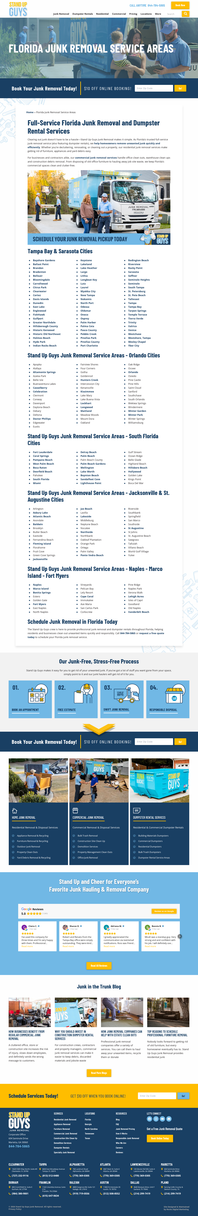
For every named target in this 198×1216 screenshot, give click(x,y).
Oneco (84, 314)
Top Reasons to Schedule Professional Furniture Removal (167, 1033)
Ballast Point (41, 264)
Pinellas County (90, 341)
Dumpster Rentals (82, 13)
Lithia (84, 275)
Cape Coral (87, 596)
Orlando (133, 372)
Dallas (135, 1182)
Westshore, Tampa (139, 337)
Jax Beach (86, 508)
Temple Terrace (137, 314)
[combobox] (173, 14)
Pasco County (89, 330)
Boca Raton (40, 467)
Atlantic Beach (42, 516)
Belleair (38, 275)
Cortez (37, 295)
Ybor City (133, 345)
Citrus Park (39, 287)
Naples (37, 584)
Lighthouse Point (91, 483)
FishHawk (39, 314)
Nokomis (86, 299)
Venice (132, 330)
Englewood (39, 310)
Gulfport (38, 318)
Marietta (167, 1164)
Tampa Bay (135, 306)
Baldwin (38, 524)
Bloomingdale (41, 279)
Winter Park (135, 414)
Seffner (132, 275)
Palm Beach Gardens (93, 463)
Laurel (84, 287)
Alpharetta (77, 1164)
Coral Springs (41, 456)
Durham (13, 1182)
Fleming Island (42, 543)
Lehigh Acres (136, 596)
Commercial (119, 13)
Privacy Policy (15, 1209)
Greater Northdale (44, 322)
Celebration (40, 391)
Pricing (133, 13)
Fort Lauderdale (42, 452)
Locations (146, 13)
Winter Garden (137, 411)
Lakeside (86, 516)
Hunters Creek (89, 380)
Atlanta (105, 1164)
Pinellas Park (88, 337)
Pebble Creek (88, 334)
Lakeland (86, 264)
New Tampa (88, 295)
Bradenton (39, 271)
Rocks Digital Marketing (177, 1209)
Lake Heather (89, 268)
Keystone (86, 260)
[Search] (185, 14)
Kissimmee (87, 391)
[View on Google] (24, 927)
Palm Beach (88, 456)
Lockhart (86, 403)
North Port (87, 303)
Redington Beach (138, 260)
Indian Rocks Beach (45, 345)
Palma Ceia (87, 326)
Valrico (132, 326)
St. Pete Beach (137, 295)
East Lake (39, 306)
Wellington (87, 467)
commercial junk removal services (96, 157)
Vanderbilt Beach (138, 612)
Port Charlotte (89, 345)
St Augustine (136, 528)
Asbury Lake (40, 512)
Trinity (132, 322)
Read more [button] (27, 946)
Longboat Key (89, 279)
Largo (84, 271)
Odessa (85, 306)
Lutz (83, 283)
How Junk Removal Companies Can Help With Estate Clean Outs (121, 1033)
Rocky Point (135, 268)
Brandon (38, 268)
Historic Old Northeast (47, 334)
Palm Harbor (88, 322)
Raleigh (74, 1182)
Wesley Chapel (137, 341)
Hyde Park (39, 341)
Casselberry (40, 387)
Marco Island (41, 588)
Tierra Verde (135, 318)
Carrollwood (40, 283)
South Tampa (136, 287)
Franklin (45, 1182)
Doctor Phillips (42, 418)
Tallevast (133, 299)
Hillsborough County (45, 326)
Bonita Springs (42, 592)
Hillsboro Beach (137, 467)
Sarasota (133, 271)
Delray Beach (89, 452)
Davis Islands (41, 299)
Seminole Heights (139, 279)
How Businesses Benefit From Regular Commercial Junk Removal (26, 1035)
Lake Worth (88, 471)
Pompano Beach (43, 459)
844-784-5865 (156, 5)
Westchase (134, 334)
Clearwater (39, 291)
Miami (37, 483)
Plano (165, 1182)
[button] (18, 936)
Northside (87, 532)
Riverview (134, 264)
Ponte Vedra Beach (92, 555)
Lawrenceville (140, 1164)
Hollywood (134, 471)
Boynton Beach (90, 475)
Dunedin (38, 303)
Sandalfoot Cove (90, 479)
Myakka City (88, 291)
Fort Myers (39, 604)
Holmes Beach (41, 337)
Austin (104, 1182)
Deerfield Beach (42, 471)
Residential (102, 13)
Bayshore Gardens (44, 260)
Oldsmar (86, 310)
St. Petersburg (136, 291)
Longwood (87, 407)
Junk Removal (61, 13)
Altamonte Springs (44, 372)
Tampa (132, 303)
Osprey (85, 318)
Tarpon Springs (137, 310)
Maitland (86, 411)
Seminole (134, 283)
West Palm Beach (43, 463)
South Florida (41, 479)
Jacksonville (40, 559)
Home (30, 112)
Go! (180, 88)
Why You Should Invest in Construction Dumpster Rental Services (74, 1035)
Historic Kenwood (43, 330)
